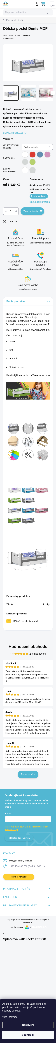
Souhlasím (28, 1035)
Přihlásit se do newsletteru (19, 838)
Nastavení (28, 1025)
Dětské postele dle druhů (25, 621)
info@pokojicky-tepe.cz (20, 860)
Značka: (8, 38)
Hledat (49, 12)
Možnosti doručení (40, 202)
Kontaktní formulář (18, 877)
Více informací (10, 1017)
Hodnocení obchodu (28, 646)
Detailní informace (13, 133)
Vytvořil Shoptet (16, 927)
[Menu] (52, 4)
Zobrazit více (28, 774)
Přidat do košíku (30, 211)
